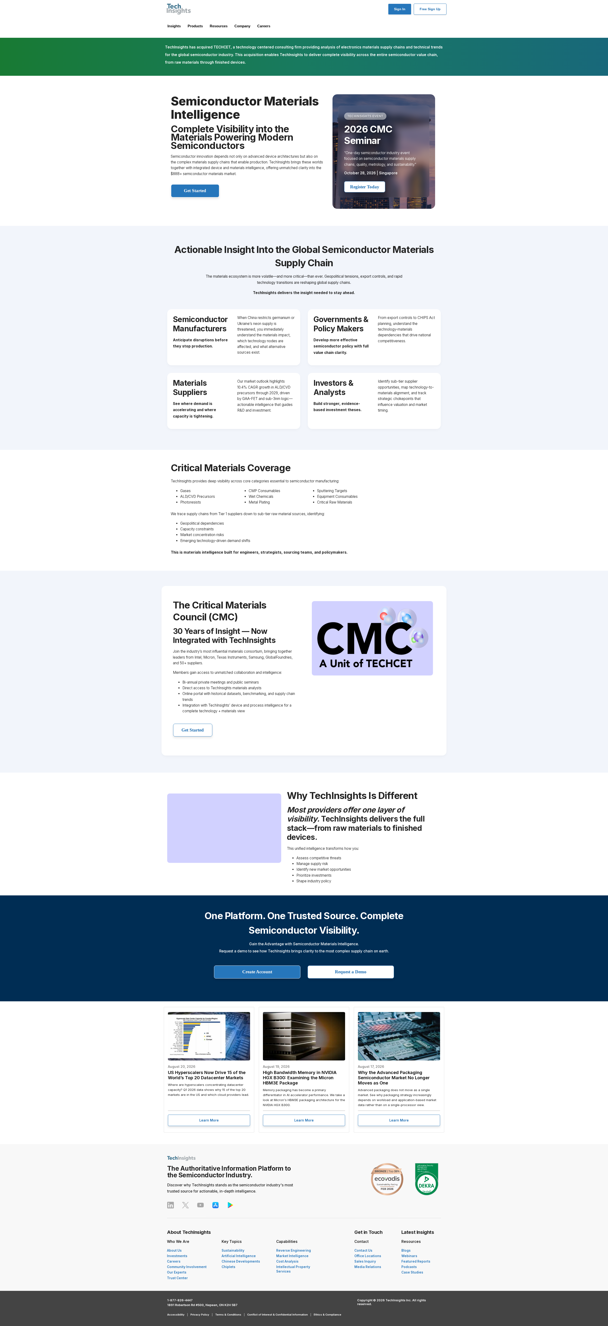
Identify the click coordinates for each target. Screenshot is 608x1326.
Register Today (364, 186)
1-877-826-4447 (180, 1300)
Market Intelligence (292, 1256)
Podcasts (409, 1267)
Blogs (406, 1250)
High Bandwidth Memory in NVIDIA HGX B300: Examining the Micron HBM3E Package (300, 1077)
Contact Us (363, 1250)
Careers (263, 26)
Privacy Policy (199, 1314)
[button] (40, 1313)
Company (242, 26)
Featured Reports (415, 1261)
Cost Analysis (287, 1261)
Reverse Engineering (293, 1250)
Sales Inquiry (365, 1261)
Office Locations (367, 1256)
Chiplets (228, 1267)
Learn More (209, 1120)
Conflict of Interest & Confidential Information (277, 1314)
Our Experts (176, 1272)
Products (195, 26)
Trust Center (177, 1278)
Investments (177, 1256)
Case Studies (412, 1272)
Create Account (257, 971)
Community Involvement (187, 1267)
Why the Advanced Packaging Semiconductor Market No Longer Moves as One (394, 1077)
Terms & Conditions (228, 1314)
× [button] (70, 1238)
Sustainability (233, 1250)
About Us (174, 1250)
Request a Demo (350, 971)
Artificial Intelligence (239, 1256)
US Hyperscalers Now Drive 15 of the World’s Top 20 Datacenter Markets (207, 1075)
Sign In (399, 9)
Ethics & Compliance (327, 1314)
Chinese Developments (241, 1261)
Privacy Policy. (61, 1306)
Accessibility (176, 1314)
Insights (174, 26)
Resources (219, 26)
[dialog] (40, 1277)
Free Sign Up (430, 9)
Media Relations (367, 1267)
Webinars (409, 1256)
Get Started (195, 190)
